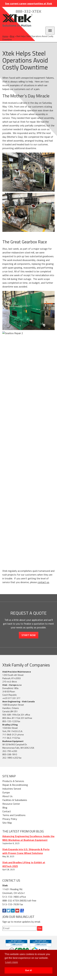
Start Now (29, 635)
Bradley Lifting (10, 724)
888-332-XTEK (28, 11)
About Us (7, 796)
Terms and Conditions (13, 815)
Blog (12, 36)
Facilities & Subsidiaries (14, 800)
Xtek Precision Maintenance (16, 671)
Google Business (22, 910)
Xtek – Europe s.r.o (12, 684)
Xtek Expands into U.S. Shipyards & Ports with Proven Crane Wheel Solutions (25, 851)
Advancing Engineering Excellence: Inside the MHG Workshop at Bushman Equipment (28, 838)
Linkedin (13, 910)
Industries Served (11, 789)
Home (5, 36)
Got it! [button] (28, 970)
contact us (43, 582)
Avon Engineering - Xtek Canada (18, 701)
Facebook (4, 910)
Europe (6, 792)
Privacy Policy (9, 819)
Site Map (7, 823)
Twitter (8, 910)
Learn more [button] (11, 962)
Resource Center (11, 804)
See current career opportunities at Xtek (28, 3)
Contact (6, 811)
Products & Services (13, 781)
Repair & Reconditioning (15, 785)
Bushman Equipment (12, 741)
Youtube (17, 910)
